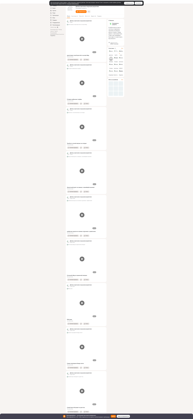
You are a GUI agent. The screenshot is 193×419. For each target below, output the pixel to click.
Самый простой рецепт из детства (76, 407)
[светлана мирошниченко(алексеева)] (121, 59)
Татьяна (116, 61)
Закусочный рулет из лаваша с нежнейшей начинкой (80, 187)
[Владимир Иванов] (111, 72)
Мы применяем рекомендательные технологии (57, 34)
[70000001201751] (68, 21)
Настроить (138, 3)
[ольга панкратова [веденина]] (121, 52)
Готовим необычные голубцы (74, 99)
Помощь (60, 29)
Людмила (121, 75)
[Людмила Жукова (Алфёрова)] (121, 72)
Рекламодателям (54, 29)
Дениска (111, 55)
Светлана (116, 68)
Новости (52, 31)
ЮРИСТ (121, 68)
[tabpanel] (86, 216)
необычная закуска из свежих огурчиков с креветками (81, 231)
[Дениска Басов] (111, 52)
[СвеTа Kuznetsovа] (116, 52)
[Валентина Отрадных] (116, 72)
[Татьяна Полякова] (111, 65)
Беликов (111, 61)
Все (122, 48)
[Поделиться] (80, 59)
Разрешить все (129, 3)
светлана (121, 61)
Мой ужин (69, 319)
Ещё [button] (56, 31)
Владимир (111, 75)
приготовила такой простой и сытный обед (78, 55)
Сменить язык (53, 27)
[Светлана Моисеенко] (116, 65)
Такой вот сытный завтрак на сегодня (76, 143)
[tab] (68, 16)
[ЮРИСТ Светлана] (121, 65)
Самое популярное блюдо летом (75, 363)
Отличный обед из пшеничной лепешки (77, 275)
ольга (121, 55)
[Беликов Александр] (111, 59)
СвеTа (116, 55)
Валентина (116, 75)
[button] (81, 11)
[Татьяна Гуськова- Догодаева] (116, 59)
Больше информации (73, 4)
